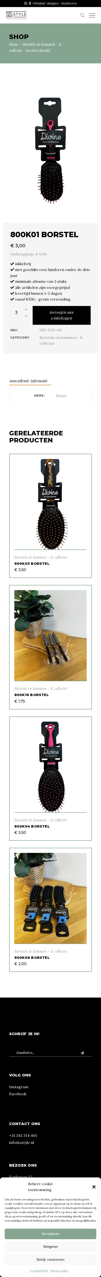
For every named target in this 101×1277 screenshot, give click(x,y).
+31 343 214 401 (23, 1135)
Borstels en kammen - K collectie (40, 557)
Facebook (17, 1093)
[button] (94, 1186)
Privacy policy (59, 1270)
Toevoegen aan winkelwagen (62, 315)
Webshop (39, 3)
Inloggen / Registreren (62, 3)
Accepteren (50, 1234)
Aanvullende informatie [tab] (28, 380)
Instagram (18, 1086)
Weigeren (50, 1247)
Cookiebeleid (39, 1270)
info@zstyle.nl (21, 1142)
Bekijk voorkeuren (50, 1260)
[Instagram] (25, 3)
